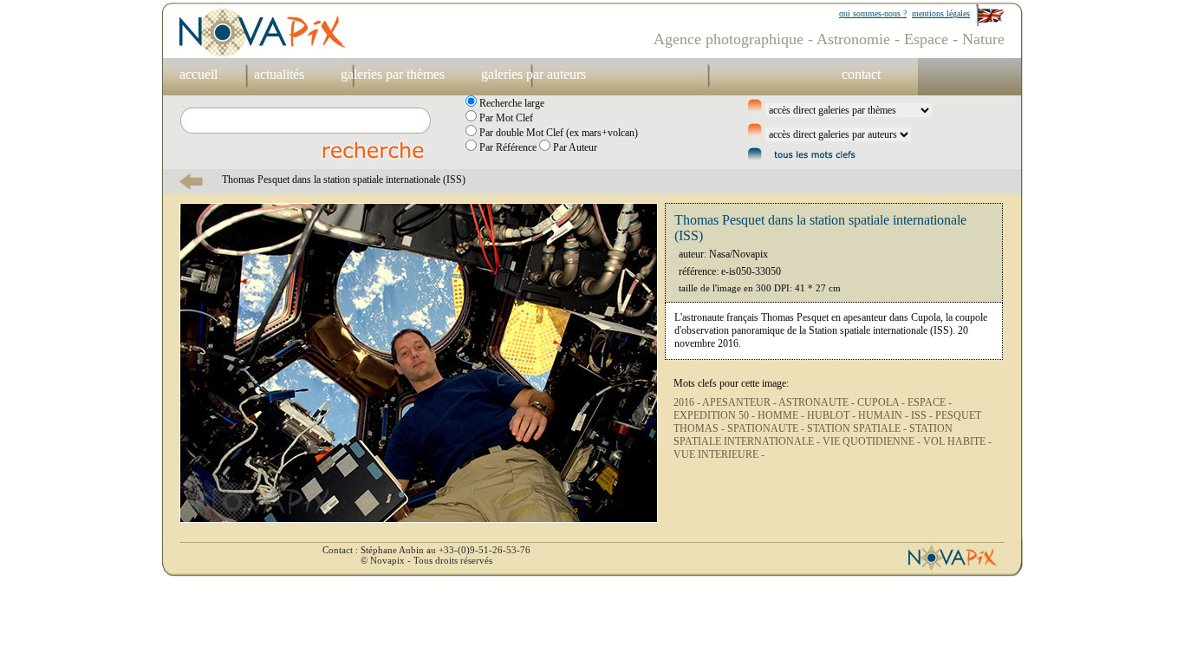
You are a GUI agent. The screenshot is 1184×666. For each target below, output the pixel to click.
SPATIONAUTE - (767, 428)
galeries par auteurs (533, 74)
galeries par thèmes (393, 74)
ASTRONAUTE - (817, 402)
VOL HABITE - (957, 441)
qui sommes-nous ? (873, 13)
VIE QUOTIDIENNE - (873, 441)
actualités (279, 74)
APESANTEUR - (740, 402)
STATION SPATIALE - (858, 428)
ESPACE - (930, 402)
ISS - (923, 415)
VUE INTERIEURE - (718, 454)
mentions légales (941, 13)
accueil (198, 74)
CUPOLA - (882, 402)
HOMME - (782, 415)
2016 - (687, 402)
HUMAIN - (884, 415)
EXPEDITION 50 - (715, 415)
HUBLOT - (832, 415)
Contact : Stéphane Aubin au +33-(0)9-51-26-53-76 (426, 550)
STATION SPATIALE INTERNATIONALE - (813, 434)
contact (861, 74)
